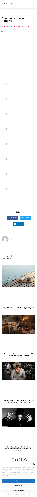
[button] (34, 464)
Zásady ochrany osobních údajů (22, 494)
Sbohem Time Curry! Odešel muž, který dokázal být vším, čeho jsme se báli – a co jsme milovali (18, 448)
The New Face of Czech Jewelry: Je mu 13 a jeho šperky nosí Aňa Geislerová (18, 401)
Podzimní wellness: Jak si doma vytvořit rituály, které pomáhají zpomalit (18, 354)
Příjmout (18, 481)
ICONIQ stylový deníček (22, 26)
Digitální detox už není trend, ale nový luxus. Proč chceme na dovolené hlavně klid (18, 308)
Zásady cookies (10, 494)
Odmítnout (18, 486)
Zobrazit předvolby (18, 490)
